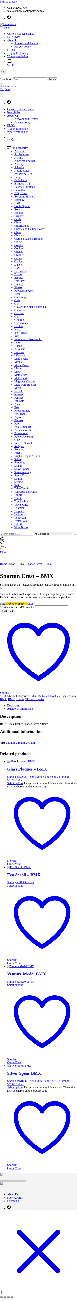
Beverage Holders (24, 196)
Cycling (18, 261)
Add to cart (7, 611)
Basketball (20, 190)
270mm (30, 742)
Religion (19, 446)
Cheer (17, 222)
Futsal (17, 293)
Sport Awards (15, 1197)
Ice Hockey (20, 332)
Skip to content (8, 1)
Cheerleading (21, 225)
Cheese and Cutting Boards (29, 228)
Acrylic (18, 157)
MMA (17, 371)
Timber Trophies (34, 699)
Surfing (18, 481)
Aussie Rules (21, 170)
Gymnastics (21, 323)
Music (17, 387)
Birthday (19, 199)
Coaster (18, 245)
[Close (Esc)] (12, 1297)
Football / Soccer (23, 290)
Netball (18, 391)
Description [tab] (13, 705)
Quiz (17, 439)
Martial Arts (21, 358)
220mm (71, 696)
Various (18, 514)
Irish (16, 336)
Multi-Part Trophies (25, 384)
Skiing (18, 465)
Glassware (20, 310)
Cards (17, 219)
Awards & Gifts (23, 173)
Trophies (19, 511)
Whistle (18, 524)
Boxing (18, 212)
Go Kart (19, 313)
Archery (19, 164)
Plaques (18, 420)
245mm (20, 742)
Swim (17, 485)
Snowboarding (22, 472)
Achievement (21, 154)
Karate (18, 345)
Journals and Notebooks (28, 339)
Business (19, 215)
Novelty (18, 394)
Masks (18, 361)
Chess (17, 232)
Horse (17, 329)
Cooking (19, 248)
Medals (18, 368)
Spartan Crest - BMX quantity (17, 607)
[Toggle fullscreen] (5, 1297)
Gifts (17, 300)
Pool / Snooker (22, 426)
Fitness (18, 287)
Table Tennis (21, 488)
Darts (17, 267)
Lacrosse (19, 352)
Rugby (18, 452)
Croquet (18, 254)
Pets (16, 407)
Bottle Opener (22, 206)
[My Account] (2, 538)
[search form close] (1, 83)
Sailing (18, 459)
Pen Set (18, 397)
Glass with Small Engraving (30, 306)
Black (3, 699)
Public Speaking (23, 436)
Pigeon (18, 417)
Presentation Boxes (25, 430)
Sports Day (20, 475)
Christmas (20, 235)
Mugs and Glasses (24, 381)
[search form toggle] (3, 72)
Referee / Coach (23, 443)
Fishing (18, 284)
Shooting (19, 462)
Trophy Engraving (17, 53)
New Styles (13, 36)
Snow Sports (21, 468)
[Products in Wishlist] (2, 543)
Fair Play (19, 280)
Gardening (20, 297)
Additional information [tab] (20, 708)
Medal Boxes (21, 365)
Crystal (18, 258)
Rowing (18, 449)
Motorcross (20, 374)
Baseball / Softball (24, 186)
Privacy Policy (22, 46)
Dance (18, 264)
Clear (30, 603)
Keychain (19, 348)
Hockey (18, 326)
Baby (17, 177)
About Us (12, 40)
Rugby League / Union (27, 456)
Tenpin (18, 498)
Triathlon (19, 507)
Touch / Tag (21, 501)
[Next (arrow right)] (5, 1300)
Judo (17, 342)
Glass (17, 303)
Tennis (18, 494)
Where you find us (17, 56)
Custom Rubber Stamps (20, 33)
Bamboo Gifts (22, 183)
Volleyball (20, 517)
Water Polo (20, 520)
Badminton (20, 180)
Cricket (18, 251)
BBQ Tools (20, 193)
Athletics (19, 167)
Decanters (20, 271)
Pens (17, 404)
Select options (15, 783)
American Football (24, 160)
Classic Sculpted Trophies (29, 238)
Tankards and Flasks (25, 491)
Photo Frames (22, 410)
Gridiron (19, 319)
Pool (17, 423)
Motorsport (20, 378)
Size (2, 603)
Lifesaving (20, 355)
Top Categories (19, 147)
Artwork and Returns (26, 43)
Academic (20, 151)
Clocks (18, 241)
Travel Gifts (21, 504)
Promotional (21, 433)
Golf (17, 316)
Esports (18, 277)
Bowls (18, 209)
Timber (20, 699)
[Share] (8, 1297)
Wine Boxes (21, 527)
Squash (18, 478)
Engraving (13, 1200)
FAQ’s (11, 49)
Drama (18, 274)
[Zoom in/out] (1, 1297)
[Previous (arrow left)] (1, 1300)
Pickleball (19, 413)
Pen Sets (19, 400)
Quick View (14, 863)
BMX (17, 203)
